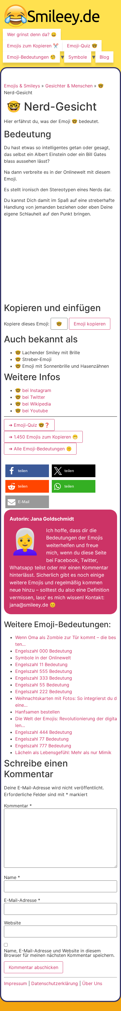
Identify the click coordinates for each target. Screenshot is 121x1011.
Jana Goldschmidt (52, 519)
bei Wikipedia (33, 404)
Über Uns (92, 983)
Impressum (15, 983)
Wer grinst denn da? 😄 (32, 34)
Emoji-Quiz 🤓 (82, 46)
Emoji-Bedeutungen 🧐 (31, 57)
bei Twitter (30, 397)
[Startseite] (52, 17)
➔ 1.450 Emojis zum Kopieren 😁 (43, 437)
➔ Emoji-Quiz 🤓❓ (29, 425)
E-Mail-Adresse (22, 900)
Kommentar (18, 805)
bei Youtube (31, 410)
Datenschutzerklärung (54, 983)
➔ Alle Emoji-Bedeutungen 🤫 (40, 448)
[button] (27, 470)
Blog (104, 57)
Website (12, 922)
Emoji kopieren (89, 322)
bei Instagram (33, 390)
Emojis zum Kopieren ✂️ (33, 46)
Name (12, 877)
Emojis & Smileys (22, 86)
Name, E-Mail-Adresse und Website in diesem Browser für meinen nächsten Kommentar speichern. (59, 952)
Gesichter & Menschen (69, 86)
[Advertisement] (51, 260)
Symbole (77, 57)
